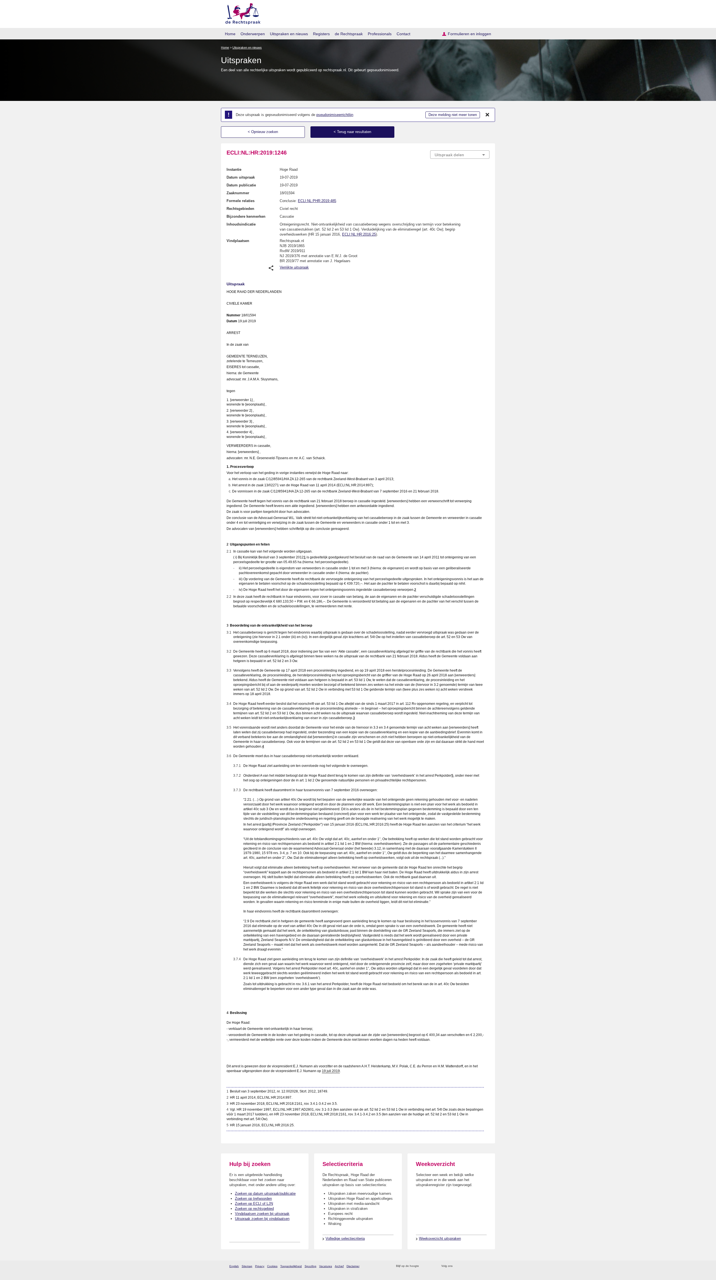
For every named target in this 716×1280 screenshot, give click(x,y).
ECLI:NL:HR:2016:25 (359, 234)
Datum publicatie (241, 185)
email (431, 1266)
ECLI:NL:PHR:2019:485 (317, 201)
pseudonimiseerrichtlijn (334, 115)
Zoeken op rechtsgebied (254, 1208)
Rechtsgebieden (240, 209)
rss (424, 1266)
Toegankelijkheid (291, 1266)
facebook (465, 1266)
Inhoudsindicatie (241, 224)
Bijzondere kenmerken (246, 216)
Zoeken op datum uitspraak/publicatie (265, 1193)
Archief (339, 1266)
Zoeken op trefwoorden (253, 1198)
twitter (457, 1266)
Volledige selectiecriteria (345, 1238)
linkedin (479, 1266)
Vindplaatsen (238, 241)
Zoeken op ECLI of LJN (254, 1203)
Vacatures (325, 1266)
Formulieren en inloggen (469, 34)
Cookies (272, 1266)
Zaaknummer (238, 193)
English (234, 1266)
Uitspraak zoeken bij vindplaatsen (262, 1219)
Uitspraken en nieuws (289, 34)
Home (230, 34)
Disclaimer (353, 1266)
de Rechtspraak (349, 34)
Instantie (234, 169)
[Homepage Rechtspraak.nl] (241, 13)
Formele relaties (241, 201)
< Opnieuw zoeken (263, 132)
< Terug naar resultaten (352, 132)
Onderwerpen (253, 34)
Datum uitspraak (241, 177)
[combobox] (460, 154)
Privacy (259, 1266)
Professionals (380, 34)
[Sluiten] (487, 114)
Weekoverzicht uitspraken (440, 1238)
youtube (486, 1266)
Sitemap (247, 1266)
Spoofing (310, 1266)
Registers (321, 34)
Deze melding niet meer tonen (452, 115)
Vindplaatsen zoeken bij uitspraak (262, 1214)
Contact (403, 34)
